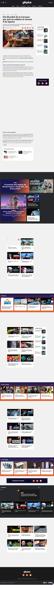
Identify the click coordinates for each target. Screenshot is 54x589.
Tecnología (34, 6)
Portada (13, 6)
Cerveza (12, 14)
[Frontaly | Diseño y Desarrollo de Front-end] (45, 582)
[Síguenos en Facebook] (39, 83)
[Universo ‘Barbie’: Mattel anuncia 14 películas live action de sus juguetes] (11, 157)
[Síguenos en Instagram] (5, 2)
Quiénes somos (20, 578)
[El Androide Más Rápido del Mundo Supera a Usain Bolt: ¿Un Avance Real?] (42, 52)
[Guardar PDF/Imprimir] (32, 28)
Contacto (35, 578)
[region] (27, 10)
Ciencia (17, 6)
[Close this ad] (53, 584)
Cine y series (23, 6)
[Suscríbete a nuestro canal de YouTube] (3, 2)
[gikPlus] (27, 2)
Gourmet (8, 14)
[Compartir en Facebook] (22, 28)
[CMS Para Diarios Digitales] (50, 582)
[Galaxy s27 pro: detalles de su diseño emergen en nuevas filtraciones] (42, 30)
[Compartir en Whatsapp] (27, 28)
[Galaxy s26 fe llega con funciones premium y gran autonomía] (42, 46)
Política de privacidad (25, 578)
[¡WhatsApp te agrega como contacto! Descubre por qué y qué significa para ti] (11, 152)
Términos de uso (31, 578)
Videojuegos (40, 6)
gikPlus (4, 14)
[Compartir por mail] (30, 28)
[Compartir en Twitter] (25, 28)
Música (28, 6)
